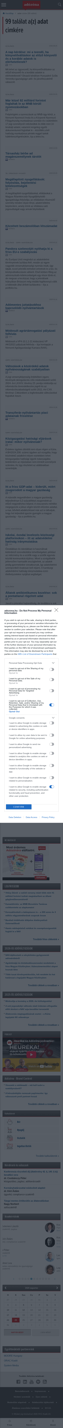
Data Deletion (15, 817)
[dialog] (31, 714)
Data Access (31, 817)
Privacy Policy (48, 817)
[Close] (57, 611)
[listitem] (31, 662)
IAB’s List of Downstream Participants (35, 654)
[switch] (51, 669)
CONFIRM (18, 807)
